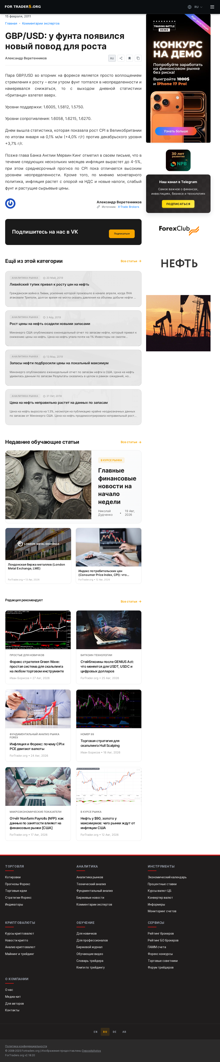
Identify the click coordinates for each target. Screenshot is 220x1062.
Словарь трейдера (89, 961)
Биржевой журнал (89, 947)
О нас (9, 990)
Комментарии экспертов (94, 904)
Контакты (12, 1010)
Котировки (13, 877)
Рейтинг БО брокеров (163, 940)
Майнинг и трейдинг (19, 954)
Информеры (156, 904)
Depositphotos (91, 1050)
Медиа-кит (13, 996)
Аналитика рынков (89, 877)
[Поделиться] (121, 58)
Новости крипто (16, 940)
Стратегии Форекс (18, 897)
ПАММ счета (157, 947)
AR (124, 1031)
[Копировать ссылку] (138, 58)
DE (115, 1031)
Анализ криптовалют (20, 947)
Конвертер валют (160, 897)
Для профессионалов (92, 940)
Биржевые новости (90, 897)
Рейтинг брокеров (161, 933)
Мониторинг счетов (162, 911)
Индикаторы (14, 904)
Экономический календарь (167, 877)
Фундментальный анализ (94, 890)
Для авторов (14, 1003)
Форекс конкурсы (160, 954)
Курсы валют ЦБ (159, 890)
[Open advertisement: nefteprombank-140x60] (178, 160)
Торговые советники (163, 961)
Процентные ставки (162, 884)
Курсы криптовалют (19, 933)
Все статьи (129, 261)
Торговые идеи (16, 890)
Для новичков (86, 933)
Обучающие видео (89, 954)
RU (105, 1031)
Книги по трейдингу (90, 967)
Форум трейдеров (161, 967)
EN (96, 1031)
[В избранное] (129, 58)
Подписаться (122, 233)
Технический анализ (91, 884)
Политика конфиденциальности (26, 1046)
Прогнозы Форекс (17, 884)
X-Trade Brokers (128, 206)
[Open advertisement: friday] (178, 78)
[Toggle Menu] (212, 7)
